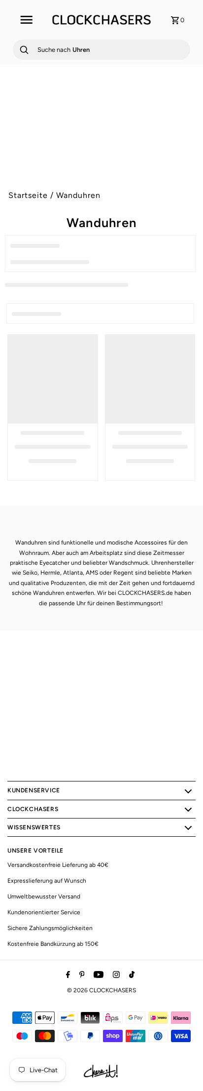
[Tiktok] (131, 975)
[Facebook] (67, 975)
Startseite (28, 195)
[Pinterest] (81, 975)
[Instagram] (115, 975)
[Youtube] (97, 975)
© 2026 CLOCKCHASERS (101, 990)
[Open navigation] (26, 19)
